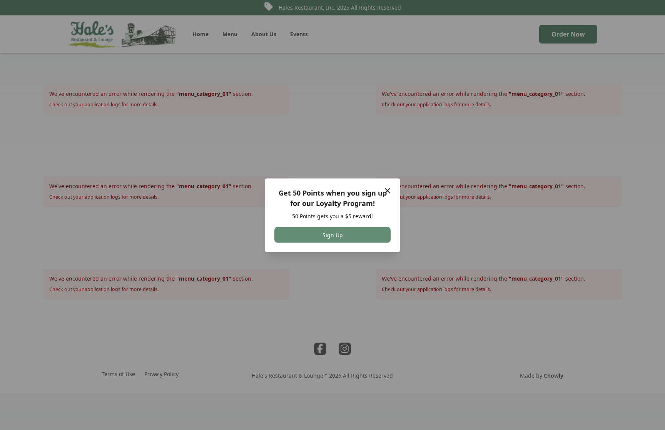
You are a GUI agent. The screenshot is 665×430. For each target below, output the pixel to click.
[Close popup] (387, 190)
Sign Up (332, 234)
